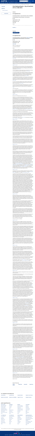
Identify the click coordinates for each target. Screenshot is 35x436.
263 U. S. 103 (14, 118)
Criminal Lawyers (3, 407)
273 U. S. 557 (18, 68)
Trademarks (19, 421)
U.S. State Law (11, 415)
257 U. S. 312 (17, 163)
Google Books (20, 384)
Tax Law (19, 412)
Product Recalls (19, 419)
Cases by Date (3, 395)
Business (19, 404)
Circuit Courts (3, 420)
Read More (14, 27)
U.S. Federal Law (3, 415)
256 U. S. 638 (26, 165)
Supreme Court (3, 419)
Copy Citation (6, 13)
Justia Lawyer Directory (29, 417)
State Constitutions (11, 416)
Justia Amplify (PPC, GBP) (29, 421)
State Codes (10, 417)
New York (10, 421)
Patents (18, 420)
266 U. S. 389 (31, 171)
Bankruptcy (10, 405)
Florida (10, 420)
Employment (19, 407)
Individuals (11, 404)
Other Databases (20, 415)
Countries (19, 422)
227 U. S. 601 (24, 172)
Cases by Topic (11, 395)
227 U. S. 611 (27, 172)
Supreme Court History (29, 395)
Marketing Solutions (29, 415)
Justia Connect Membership (29, 416)
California (10, 419)
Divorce (10, 407)
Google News (31, 384)
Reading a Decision (28, 397)
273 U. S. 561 (26, 305)
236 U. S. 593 (16, 164)
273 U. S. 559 (14, 80)
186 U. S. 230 (21, 166)
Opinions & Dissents (16, 32)
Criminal (10, 406)
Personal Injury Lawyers (4, 412)
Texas (10, 422)
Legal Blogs (19, 417)
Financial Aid (27, 407)
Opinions (3, 8)
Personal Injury (11, 412)
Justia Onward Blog (28, 422)
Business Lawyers (3, 406)
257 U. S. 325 (20, 163)
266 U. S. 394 (14, 172)
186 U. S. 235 (24, 166)
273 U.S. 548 (29, 37)
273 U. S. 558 (26, 75)
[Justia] (4, 1)
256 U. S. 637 (15, 109)
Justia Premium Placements (29, 418)
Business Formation (20, 405)
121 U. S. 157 (27, 260)
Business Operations (20, 406)
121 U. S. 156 (17, 357)
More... (2, 413)
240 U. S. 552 (29, 164)
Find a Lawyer (3, 404)
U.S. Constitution (3, 416)
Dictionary (27, 405)
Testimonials (27, 423)
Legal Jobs (19, 416)
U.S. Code (2, 417)
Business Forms (20, 418)
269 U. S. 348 (31, 127)
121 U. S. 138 (24, 260)
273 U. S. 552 (14, 58)
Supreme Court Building (12, 397)
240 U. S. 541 (26, 164)
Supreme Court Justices (4, 397)
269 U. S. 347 (30, 109)
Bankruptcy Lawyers (3, 405)
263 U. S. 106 (17, 118)
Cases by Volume (20, 395)
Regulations (2, 418)
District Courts (3, 421)
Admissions (27, 406)
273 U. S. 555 (30, 63)
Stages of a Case (20, 397)
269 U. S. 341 (26, 109)
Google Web (25, 384)
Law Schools (27, 404)
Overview (3, 6)
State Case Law (11, 418)
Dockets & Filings (3, 422)
